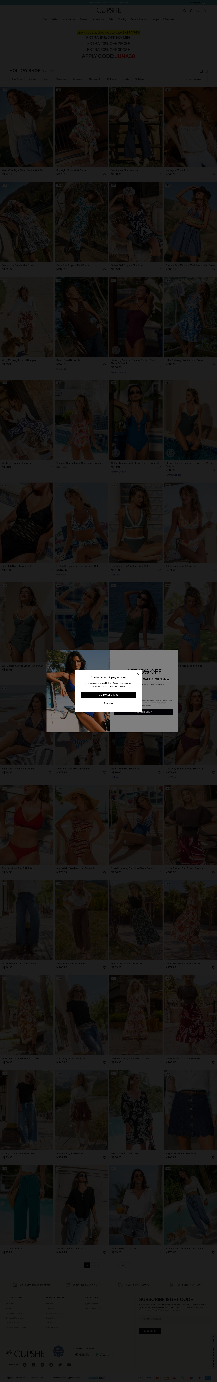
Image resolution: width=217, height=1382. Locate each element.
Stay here (108, 703)
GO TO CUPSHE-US (108, 695)
